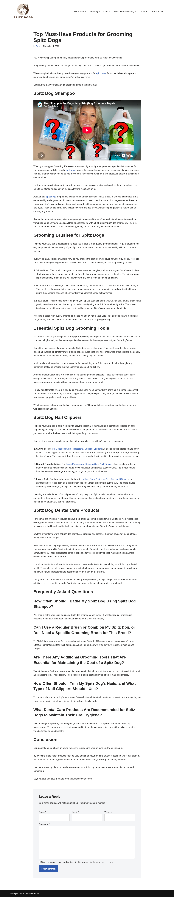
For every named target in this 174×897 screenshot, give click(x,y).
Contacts (155, 11)
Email (75, 812)
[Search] (162, 11)
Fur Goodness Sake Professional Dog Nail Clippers (77, 449)
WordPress (33, 893)
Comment (44, 824)
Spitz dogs (71, 170)
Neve (12, 893)
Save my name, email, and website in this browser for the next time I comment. (78, 862)
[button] (85, 11)
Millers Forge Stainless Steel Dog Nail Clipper (105, 479)
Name (42, 812)
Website (108, 812)
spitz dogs (101, 73)
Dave (38, 46)
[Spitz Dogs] (23, 11)
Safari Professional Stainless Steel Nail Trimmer (89, 464)
